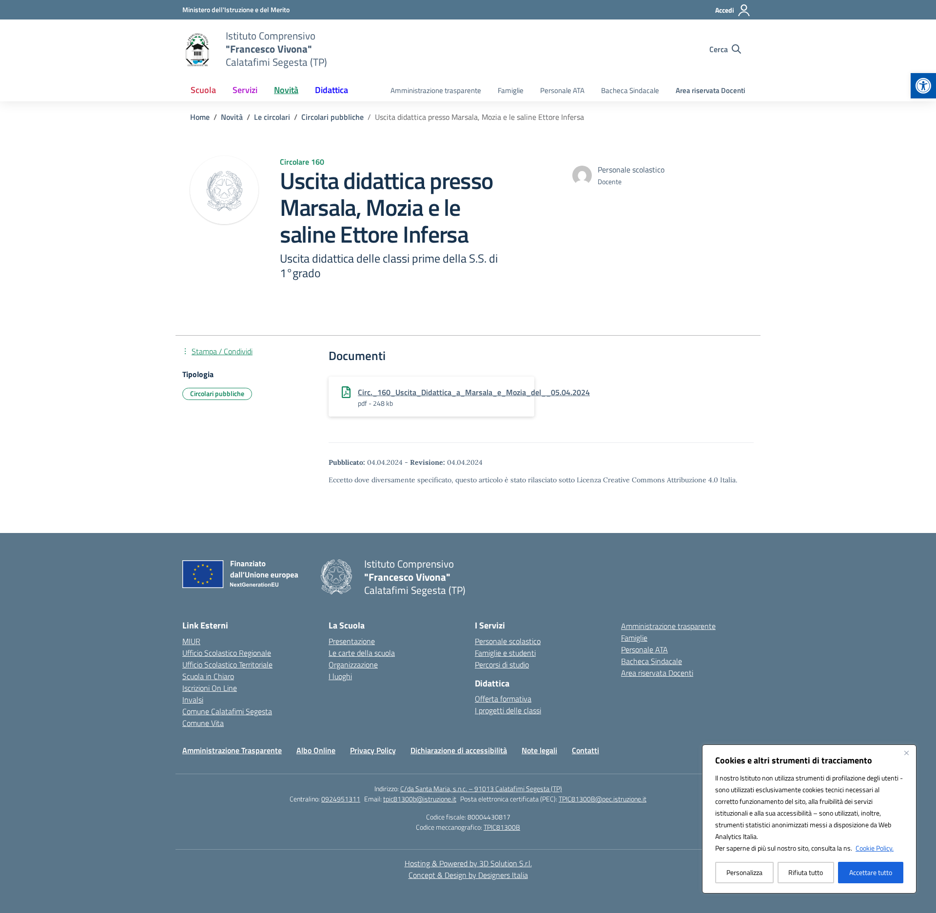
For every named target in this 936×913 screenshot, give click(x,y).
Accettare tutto (870, 872)
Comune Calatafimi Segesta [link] (227, 711)
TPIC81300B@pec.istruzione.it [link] (602, 799)
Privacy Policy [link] (373, 750)
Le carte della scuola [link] (362, 653)
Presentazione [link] (352, 641)
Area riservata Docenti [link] (710, 90)
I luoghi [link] (340, 676)
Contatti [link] (585, 750)
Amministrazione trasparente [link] (435, 90)
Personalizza (744, 872)
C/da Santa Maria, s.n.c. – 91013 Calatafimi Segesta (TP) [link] (481, 788)
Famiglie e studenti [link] (505, 653)
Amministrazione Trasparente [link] (232, 750)
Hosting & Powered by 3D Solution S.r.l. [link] (468, 863)
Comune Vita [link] (203, 723)
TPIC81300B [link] (502, 827)
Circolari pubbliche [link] (217, 393)
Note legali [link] (539, 750)
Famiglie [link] (511, 90)
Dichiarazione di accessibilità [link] (458, 750)
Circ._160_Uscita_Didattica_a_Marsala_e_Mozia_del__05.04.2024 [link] (474, 392)
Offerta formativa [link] (503, 698)
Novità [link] (286, 89)
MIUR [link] (191, 641)
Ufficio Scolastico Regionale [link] (226, 653)
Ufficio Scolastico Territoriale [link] (227, 664)
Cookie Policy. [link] (875, 848)
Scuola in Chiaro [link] (208, 676)
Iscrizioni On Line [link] (209, 688)
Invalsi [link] (192, 699)
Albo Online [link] (315, 750)
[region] (809, 819)
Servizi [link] (245, 89)
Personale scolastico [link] (508, 641)
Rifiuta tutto (805, 872)
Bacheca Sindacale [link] (630, 90)
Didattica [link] (331, 89)
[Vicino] (906, 753)
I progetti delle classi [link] (508, 710)
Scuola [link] (203, 89)
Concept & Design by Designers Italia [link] (468, 875)
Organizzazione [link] (353, 664)
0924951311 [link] (340, 799)
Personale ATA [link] (562, 90)
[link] (923, 85)
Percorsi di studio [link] (502, 664)
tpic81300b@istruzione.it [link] (419, 799)
